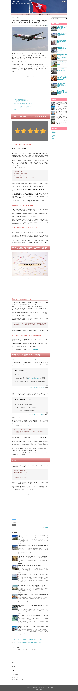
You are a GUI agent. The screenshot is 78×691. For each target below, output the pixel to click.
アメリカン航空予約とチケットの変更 (37, 387)
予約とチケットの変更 (31, 425)
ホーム (14, 14)
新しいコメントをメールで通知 (19, 677)
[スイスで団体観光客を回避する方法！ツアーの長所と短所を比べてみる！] (15, 547)
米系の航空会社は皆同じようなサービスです (22, 101)
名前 (13, 662)
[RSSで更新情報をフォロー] (65, 1)
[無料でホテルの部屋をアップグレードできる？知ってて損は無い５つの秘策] (15, 596)
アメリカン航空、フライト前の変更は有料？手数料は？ (22, 103)
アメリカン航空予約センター (33, 378)
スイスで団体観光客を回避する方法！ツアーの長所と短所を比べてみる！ (62, 85)
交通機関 (54, 132)
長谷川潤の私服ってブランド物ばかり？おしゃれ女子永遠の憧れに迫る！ (62, 56)
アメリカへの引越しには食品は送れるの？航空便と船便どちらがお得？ (27, 642)
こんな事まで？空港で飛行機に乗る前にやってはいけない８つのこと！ (61, 122)
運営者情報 (28, 14)
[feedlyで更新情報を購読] (63, 1)
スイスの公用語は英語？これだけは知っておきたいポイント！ (62, 70)
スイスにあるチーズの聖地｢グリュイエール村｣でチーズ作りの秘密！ (33, 556)
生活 (53, 136)
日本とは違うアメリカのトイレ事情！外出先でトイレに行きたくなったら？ (62, 28)
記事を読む (20, 543)
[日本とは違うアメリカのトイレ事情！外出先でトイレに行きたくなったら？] (15, 607)
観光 (47, 25)
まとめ (14, 109)
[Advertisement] (30, 86)
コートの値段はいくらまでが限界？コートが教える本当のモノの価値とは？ (62, 92)
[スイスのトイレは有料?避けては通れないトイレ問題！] (15, 567)
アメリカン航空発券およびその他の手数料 (35, 414)
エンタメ (54, 131)
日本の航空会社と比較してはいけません (21, 100)
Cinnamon (16, 2)
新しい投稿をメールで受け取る (19, 679)
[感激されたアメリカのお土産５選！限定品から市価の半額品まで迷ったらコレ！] (15, 628)
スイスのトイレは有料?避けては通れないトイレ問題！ (30, 565)
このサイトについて (20, 14)
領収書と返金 (35, 349)
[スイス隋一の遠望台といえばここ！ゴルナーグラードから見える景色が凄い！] (15, 537)
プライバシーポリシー (41, 14)
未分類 (53, 135)
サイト (13, 670)
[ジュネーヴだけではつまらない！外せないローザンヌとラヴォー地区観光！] (15, 577)
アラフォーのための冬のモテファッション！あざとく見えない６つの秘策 (28, 639)
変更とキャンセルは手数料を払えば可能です (20, 107)
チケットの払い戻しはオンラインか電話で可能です (23, 106)
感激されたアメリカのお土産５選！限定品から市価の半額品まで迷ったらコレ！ (61, 108)
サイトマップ (34, 14)
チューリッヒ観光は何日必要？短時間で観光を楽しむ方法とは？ (32, 585)
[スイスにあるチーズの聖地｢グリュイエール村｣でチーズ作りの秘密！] (15, 558)
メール (13, 666)
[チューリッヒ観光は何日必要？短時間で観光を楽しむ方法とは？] (15, 587)
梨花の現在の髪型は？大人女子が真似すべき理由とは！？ (62, 41)
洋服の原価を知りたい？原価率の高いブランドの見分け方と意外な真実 (62, 49)
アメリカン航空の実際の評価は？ (20, 99)
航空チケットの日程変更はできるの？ (21, 104)
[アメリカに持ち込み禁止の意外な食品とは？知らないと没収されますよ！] (15, 618)
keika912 (46, 527)
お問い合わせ (48, 14)
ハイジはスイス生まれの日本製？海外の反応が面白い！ (62, 63)
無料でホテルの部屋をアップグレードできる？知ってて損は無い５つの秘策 (61, 113)
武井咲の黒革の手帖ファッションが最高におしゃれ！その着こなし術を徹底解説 (62, 78)
